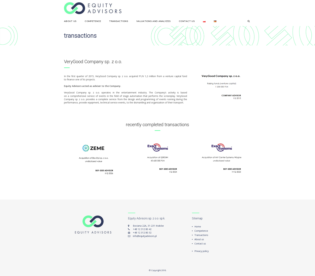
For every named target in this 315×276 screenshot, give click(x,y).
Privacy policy (201, 251)
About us (70, 21)
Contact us (187, 21)
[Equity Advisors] (92, 8)
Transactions (118, 21)
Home (197, 226)
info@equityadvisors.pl (145, 236)
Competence (93, 21)
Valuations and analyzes (153, 21)
